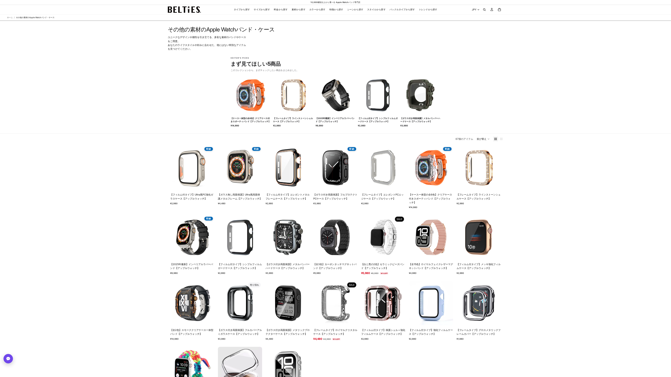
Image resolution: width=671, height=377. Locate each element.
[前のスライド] (175, 168)
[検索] (484, 9)
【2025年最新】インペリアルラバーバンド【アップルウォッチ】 (335, 120)
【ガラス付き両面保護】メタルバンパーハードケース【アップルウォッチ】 (420, 120)
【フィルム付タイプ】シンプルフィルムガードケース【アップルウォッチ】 (378, 120)
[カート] (499, 9)
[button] (483, 139)
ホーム (10, 17)
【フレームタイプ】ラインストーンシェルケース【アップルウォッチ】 (293, 120)
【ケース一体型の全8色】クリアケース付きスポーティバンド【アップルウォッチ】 (250, 120)
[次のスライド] (209, 168)
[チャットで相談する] (8, 358)
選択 (259, 184)
